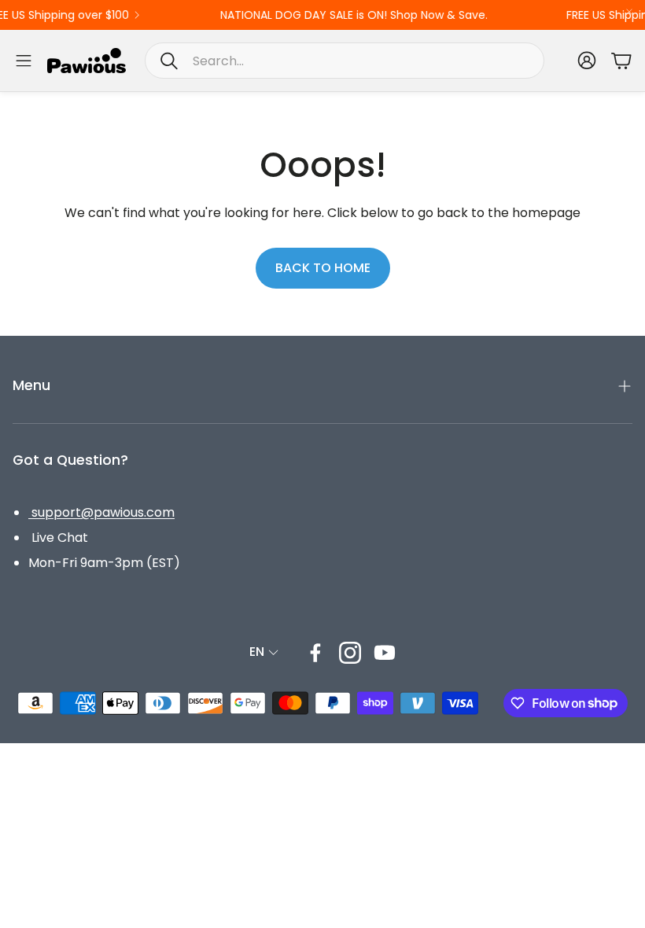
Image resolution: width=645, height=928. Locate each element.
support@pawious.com (101, 512)
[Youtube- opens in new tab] (385, 653)
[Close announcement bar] (629, 12)
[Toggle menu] (24, 61)
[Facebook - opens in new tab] (315, 653)
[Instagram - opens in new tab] (350, 653)
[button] (345, 60)
